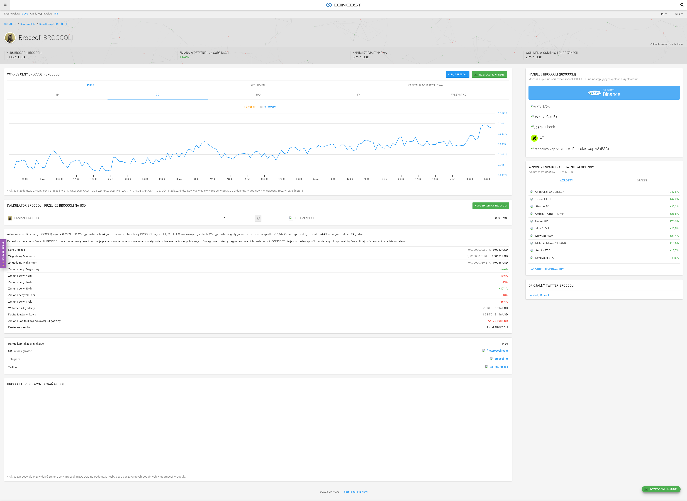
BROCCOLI (27, 218)
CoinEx (551, 117)
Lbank (550, 127)
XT (542, 138)
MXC (547, 106)
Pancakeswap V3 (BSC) (590, 149)
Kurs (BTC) (250, 106)
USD (305, 218)
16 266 (24, 13)
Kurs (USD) (270, 106)
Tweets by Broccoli (538, 295)
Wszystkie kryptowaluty (547, 269)
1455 (55, 13)
